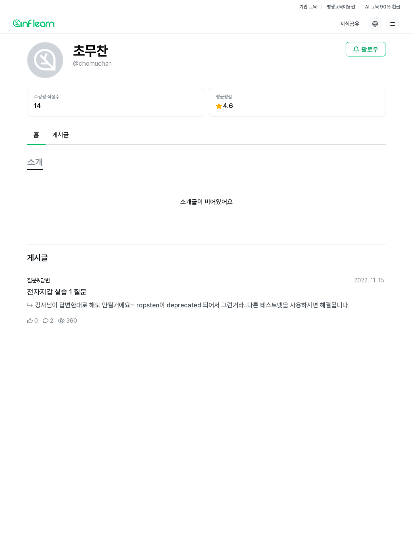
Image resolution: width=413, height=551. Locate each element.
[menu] (393, 24)
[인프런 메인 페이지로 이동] (33, 23)
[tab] (36, 135)
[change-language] (375, 24)
